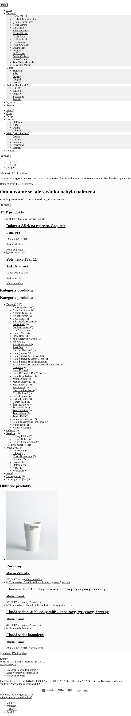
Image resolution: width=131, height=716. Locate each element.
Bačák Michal (20, 16)
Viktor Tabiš (19, 424)
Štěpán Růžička (21, 407)
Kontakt (10, 105)
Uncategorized (13, 476)
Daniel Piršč (19, 324)
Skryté (9, 473)
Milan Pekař (19, 387)
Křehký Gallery (21, 439)
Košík (10, 712)
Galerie (16, 87)
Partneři (17, 99)
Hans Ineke (18, 27)
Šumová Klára (20, 59)
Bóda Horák (19, 318)
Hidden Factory (21, 30)
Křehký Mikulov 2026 (17, 85)
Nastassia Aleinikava (23, 390)
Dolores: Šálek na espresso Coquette (36, 226)
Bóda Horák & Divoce (24, 321)
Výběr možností (33, 602)
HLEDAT (5, 156)
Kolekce (10, 433)
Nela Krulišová (20, 393)
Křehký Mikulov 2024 (24, 442)
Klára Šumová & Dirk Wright (28, 356)
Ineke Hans (18, 336)
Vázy (15, 73)
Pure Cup (14, 566)
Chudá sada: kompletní (25, 635)
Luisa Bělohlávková (23, 376)
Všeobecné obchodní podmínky (22, 670)
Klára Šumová (20, 353)
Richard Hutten (20, 399)
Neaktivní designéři (16, 444)
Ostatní (16, 82)
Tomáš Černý (19, 413)
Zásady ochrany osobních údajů (22, 672)
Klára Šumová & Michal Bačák (29, 361)
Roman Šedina (20, 401)
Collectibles (19, 450)
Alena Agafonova (22, 307)
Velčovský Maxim (22, 65)
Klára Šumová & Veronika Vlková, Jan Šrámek (37, 364)
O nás (9, 10)
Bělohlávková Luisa (23, 22)
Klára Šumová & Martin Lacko (28, 358)
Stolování (17, 70)
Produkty (11, 447)
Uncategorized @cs (16, 479)
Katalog (17, 90)
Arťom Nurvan (20, 315)
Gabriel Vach (19, 333)
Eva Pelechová (20, 330)
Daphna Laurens (21, 327)
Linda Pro (18, 367)
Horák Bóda (19, 36)
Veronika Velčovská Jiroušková (28, 422)
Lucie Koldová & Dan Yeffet (27, 373)
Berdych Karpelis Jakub (25, 19)
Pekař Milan (19, 47)
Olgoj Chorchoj (21, 44)
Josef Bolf (18, 347)
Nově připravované (22, 456)
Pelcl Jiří (17, 50)
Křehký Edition (20, 436)
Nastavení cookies (15, 675)
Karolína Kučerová (22, 350)
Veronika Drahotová (23, 419)
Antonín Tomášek (22, 313)
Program (17, 93)
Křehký (10, 110)
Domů (3, 184)
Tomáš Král (19, 416)
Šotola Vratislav (21, 56)
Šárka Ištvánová (21, 404)
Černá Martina (20, 24)
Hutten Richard (20, 33)
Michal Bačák (20, 384)
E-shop (10, 67)
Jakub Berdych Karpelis (25, 338)
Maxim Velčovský (22, 381)
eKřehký (10, 430)
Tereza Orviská (20, 410)
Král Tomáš (19, 42)
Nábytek (17, 79)
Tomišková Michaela (23, 62)
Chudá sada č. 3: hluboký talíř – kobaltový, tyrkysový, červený (57, 612)
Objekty (17, 76)
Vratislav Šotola (21, 427)
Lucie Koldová (20, 370)
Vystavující (18, 96)
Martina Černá (20, 379)
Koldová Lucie (20, 39)
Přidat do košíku (14, 249)
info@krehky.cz (8, 664)
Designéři (11, 13)
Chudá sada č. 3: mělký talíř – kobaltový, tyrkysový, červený (55, 589)
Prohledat (11, 705)
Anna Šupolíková (22, 310)
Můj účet (10, 703)
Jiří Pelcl (17, 341)
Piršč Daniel (19, 53)
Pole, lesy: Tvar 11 (21, 259)
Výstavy (10, 102)
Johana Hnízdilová (22, 344)
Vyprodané (18, 470)
